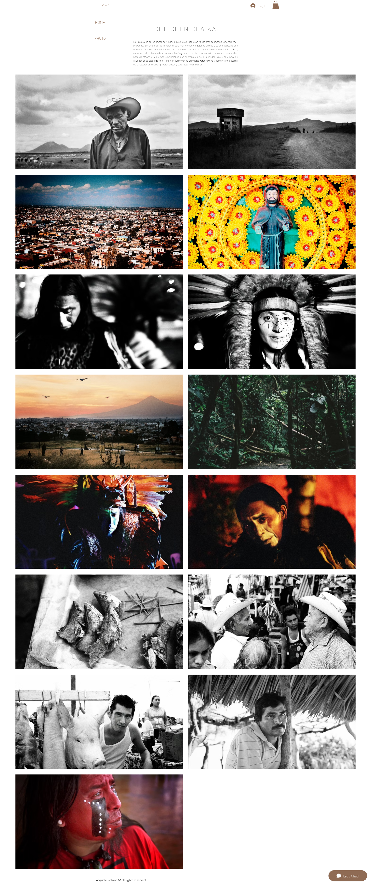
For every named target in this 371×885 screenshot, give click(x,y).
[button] (275, 5)
